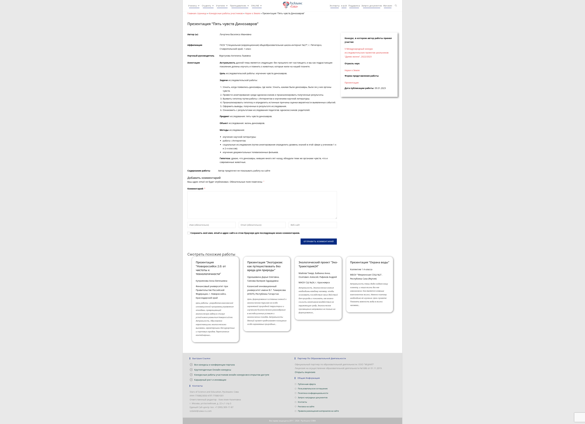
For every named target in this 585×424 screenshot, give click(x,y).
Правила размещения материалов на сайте (318, 411)
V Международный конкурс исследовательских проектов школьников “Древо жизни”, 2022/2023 (366, 52)
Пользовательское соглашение (313, 388)
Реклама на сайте (306, 406)
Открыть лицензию (305, 372)
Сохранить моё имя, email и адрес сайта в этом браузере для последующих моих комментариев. (245, 232)
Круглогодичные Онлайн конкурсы (212, 369)
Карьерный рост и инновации (210, 379)
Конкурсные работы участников (226, 13)
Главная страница (197, 13)
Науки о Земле (252, 13)
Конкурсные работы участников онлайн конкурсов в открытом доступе (231, 374)
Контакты (302, 402)
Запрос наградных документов (312, 397)
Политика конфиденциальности (313, 393)
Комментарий (196, 188)
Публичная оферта (307, 384)
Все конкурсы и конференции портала (214, 364)
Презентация (352, 82)
